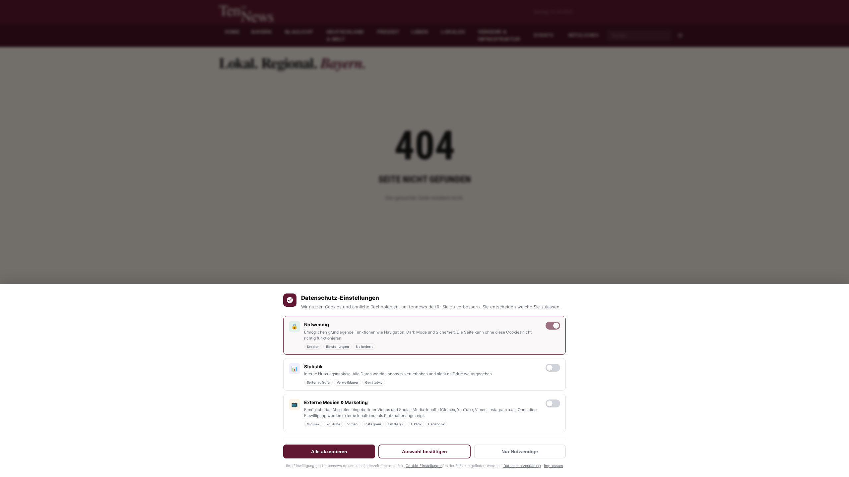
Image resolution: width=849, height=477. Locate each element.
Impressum (553, 465)
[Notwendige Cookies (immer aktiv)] (553, 326)
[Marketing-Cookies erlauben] (553, 403)
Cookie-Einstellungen (424, 465)
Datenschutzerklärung (522, 465)
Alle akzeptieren (329, 451)
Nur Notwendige (519, 451)
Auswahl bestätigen (424, 451)
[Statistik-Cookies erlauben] (553, 368)
